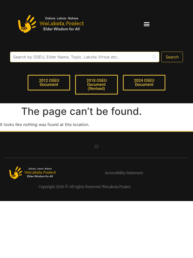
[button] (147, 24)
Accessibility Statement (124, 173)
